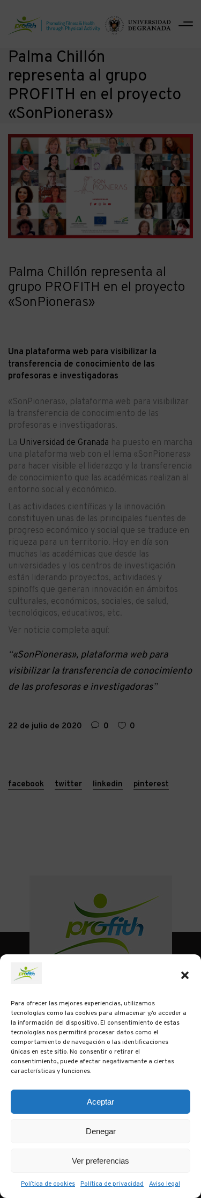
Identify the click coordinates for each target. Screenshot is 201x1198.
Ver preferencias (100, 1160)
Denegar (101, 1131)
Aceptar (100, 1101)
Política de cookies (48, 1184)
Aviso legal (164, 1184)
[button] (185, 975)
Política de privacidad (112, 1184)
